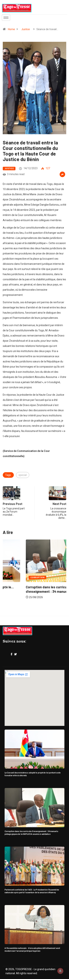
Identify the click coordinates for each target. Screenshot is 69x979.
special (23, 475)
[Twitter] (15, 654)
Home (11, 29)
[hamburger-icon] (6, 18)
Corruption (14, 577)
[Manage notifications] (60, 971)
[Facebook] (11, 654)
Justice (25, 29)
